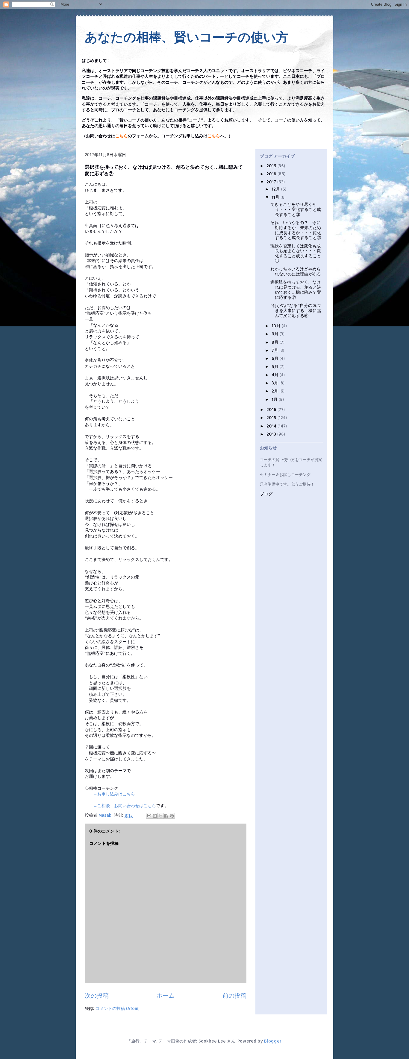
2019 (272, 165)
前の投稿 (234, 995)
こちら (121, 136)
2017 (271, 181)
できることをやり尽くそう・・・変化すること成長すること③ (295, 209)
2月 (275, 390)
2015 (272, 417)
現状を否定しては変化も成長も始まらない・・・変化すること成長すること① (295, 253)
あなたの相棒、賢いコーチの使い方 (187, 37)
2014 (272, 425)
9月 (276, 333)
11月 (276, 197)
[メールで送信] (149, 816)
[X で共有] (160, 816)
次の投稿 (97, 995)
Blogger (272, 1040)
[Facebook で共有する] (166, 816)
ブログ (266, 494)
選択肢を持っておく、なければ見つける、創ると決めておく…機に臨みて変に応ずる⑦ (295, 289)
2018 (272, 173)
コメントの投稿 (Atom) (118, 1008)
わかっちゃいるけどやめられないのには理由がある (295, 271)
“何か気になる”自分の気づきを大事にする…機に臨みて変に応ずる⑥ (295, 310)
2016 (272, 409)
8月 (276, 342)
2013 (271, 433)
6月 (276, 358)
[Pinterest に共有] (172, 816)
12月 (276, 188)
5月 (276, 366)
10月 (277, 325)
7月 (275, 350)
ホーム (166, 995)
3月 (275, 382)
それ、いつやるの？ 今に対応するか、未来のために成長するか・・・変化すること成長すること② (295, 230)
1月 (275, 399)
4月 (276, 374)
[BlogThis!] (155, 816)
